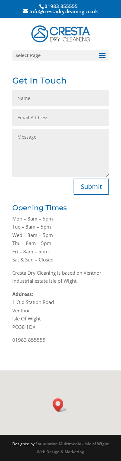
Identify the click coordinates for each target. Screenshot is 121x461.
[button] (60, 405)
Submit (91, 186)
